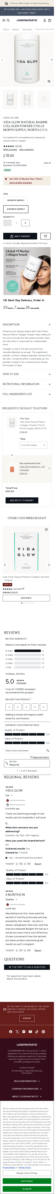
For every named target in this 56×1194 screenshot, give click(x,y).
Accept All (27, 1189)
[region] (27, 1147)
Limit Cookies (27, 1181)
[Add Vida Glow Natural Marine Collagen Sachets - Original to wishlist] (46, 529)
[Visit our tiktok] (37, 1031)
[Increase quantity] (25, 223)
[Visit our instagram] (24, 1031)
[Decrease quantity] (7, 223)
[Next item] (49, 565)
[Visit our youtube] (30, 1031)
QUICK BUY (26, 598)
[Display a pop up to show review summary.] (23, 589)
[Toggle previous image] (2, 59)
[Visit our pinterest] (43, 1031)
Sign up (27, 1018)
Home (6, 29)
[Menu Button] (3, 20)
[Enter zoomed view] (49, 81)
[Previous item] (5, 565)
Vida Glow (27, 29)
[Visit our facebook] (10, 1031)
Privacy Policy (9, 1168)
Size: (6, 194)
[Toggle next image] (52, 59)
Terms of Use (25, 1168)
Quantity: (9, 217)
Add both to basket (22, 500)
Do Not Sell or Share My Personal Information (27, 1072)
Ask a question (26, 149)
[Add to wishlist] (45, 236)
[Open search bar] (8, 20)
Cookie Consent (27, 1068)
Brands (15, 29)
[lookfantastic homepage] (27, 20)
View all (47, 162)
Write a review (10, 149)
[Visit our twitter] (17, 1031)
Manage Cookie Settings (27, 1173)
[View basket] (49, 20)
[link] (45, 20)
